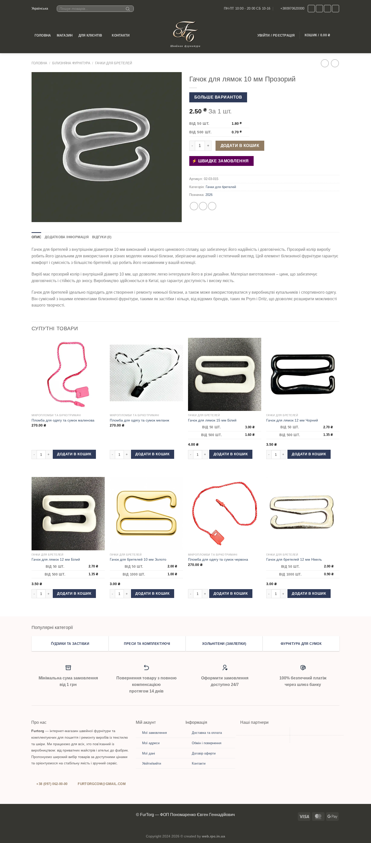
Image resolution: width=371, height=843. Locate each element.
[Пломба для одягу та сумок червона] (224, 513)
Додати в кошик (240, 145)
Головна (43, 35)
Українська (40, 8)
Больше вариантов (218, 97)
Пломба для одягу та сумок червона (218, 559)
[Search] (127, 11)
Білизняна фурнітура (71, 63)
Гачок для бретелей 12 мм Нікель (294, 559)
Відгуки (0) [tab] (101, 237)
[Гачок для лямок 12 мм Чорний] (302, 374)
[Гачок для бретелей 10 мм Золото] (146, 513)
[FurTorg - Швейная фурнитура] (185, 31)
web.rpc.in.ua (213, 836)
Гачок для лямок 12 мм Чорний (292, 420)
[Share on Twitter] (203, 206)
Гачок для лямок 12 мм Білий (56, 559)
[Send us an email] (319, 8)
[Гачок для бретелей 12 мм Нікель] (302, 513)
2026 (209, 195)
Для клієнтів (90, 35)
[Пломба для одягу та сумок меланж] (146, 374)
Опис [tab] (36, 237)
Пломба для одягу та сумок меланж (139, 420)
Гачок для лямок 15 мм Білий (212, 420)
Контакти (120, 35)
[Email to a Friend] (212, 206)
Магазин (65, 35)
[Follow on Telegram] (335, 8)
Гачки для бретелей (113, 63)
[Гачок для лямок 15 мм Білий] (224, 374)
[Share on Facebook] (194, 206)
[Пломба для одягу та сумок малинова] (68, 374)
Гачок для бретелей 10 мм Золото (138, 559)
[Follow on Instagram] (311, 8)
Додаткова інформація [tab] (67, 237)
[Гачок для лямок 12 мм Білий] (68, 513)
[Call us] (327, 8)
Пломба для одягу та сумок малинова (63, 420)
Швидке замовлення (223, 161)
